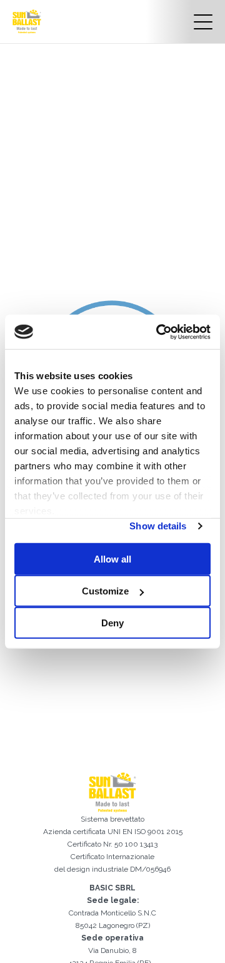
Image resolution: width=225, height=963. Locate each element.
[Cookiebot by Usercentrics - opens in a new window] (159, 332)
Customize (105, 591)
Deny (112, 623)
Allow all (112, 559)
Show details (157, 526)
